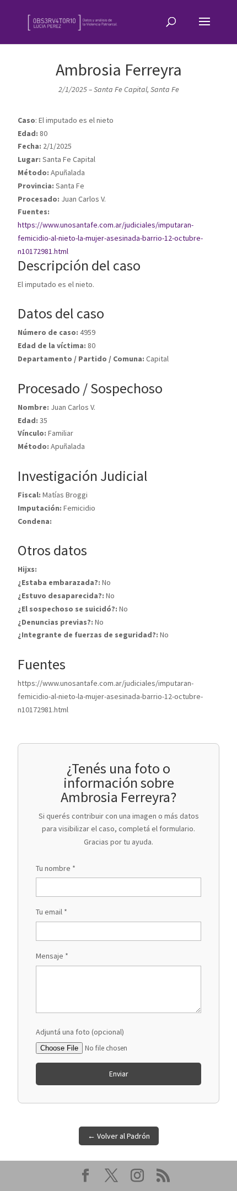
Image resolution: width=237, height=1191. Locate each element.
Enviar (118, 1074)
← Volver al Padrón (119, 1136)
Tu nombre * (56, 868)
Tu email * (51, 912)
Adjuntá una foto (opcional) (80, 1032)
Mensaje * (52, 956)
